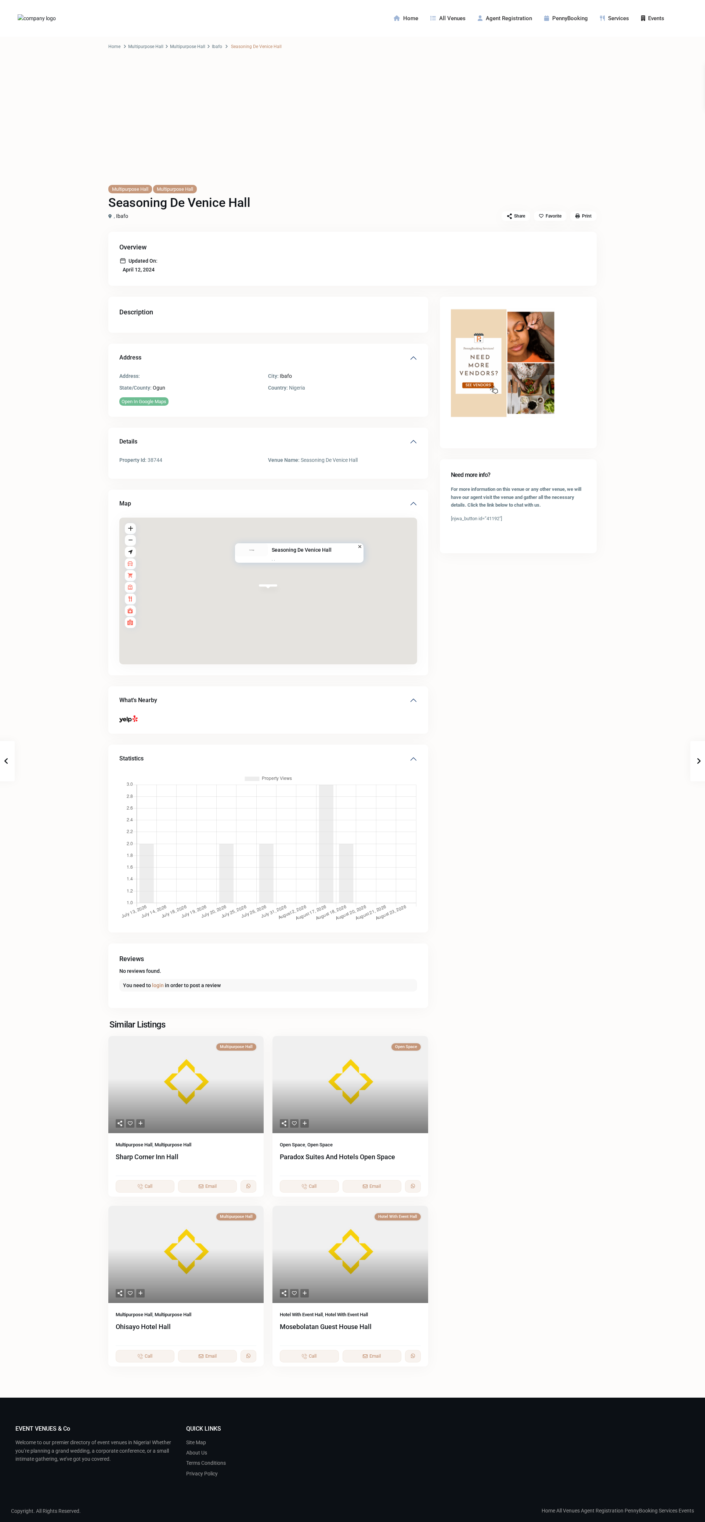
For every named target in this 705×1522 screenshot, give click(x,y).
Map (125, 503)
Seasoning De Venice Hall (302, 550)
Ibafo (217, 46)
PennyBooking (570, 18)
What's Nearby (138, 700)
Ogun (159, 388)
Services (618, 18)
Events (656, 18)
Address (130, 357)
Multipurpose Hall (145, 46)
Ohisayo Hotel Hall (143, 1327)
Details (128, 441)
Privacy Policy (202, 1474)
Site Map (196, 1442)
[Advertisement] (352, 124)
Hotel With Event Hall (301, 1314)
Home (410, 18)
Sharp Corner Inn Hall (147, 1157)
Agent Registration (509, 18)
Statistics (131, 758)
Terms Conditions (206, 1463)
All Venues (452, 18)
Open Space (292, 1144)
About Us (196, 1453)
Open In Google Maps (144, 401)
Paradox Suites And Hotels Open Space (337, 1157)
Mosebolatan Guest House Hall (326, 1327)
